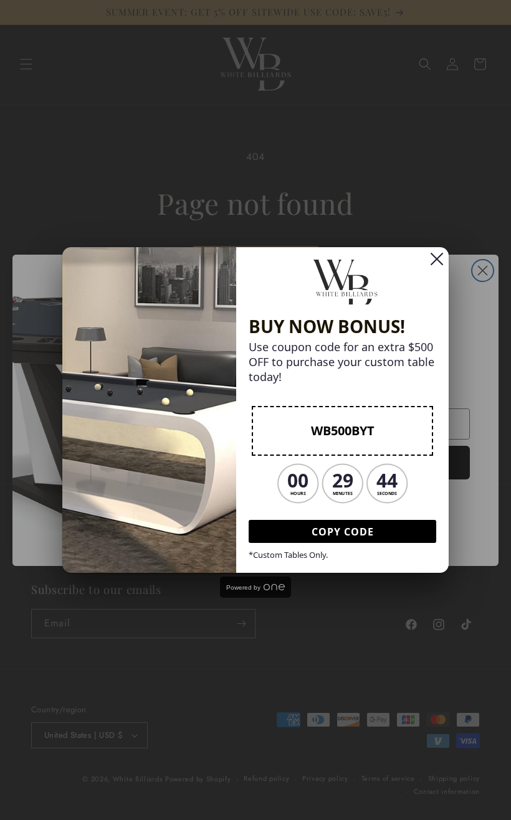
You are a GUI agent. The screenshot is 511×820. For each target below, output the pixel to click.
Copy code (343, 532)
